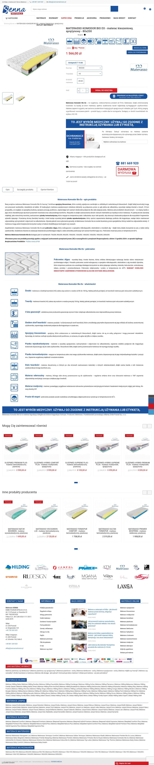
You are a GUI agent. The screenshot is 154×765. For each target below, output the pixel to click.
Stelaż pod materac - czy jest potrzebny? (93, 673)
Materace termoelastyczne (128, 625)
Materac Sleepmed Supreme (56, 721)
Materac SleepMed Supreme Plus (32, 726)
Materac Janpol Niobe (133, 705)
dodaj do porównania (137, 52)
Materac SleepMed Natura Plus (62, 724)
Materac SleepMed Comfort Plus (129, 721)
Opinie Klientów (47, 189)
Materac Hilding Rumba (30, 684)
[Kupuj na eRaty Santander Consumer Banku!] (75, 48)
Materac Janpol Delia (13, 707)
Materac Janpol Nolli (118, 705)
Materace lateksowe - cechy (86, 671)
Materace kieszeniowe (127, 611)
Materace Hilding (16, 680)
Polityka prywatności (46, 608)
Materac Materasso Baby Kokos (127, 740)
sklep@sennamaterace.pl (57, 2)
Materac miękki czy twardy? (128, 671)
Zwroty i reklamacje (46, 628)
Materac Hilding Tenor (50, 691)
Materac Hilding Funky (83, 691)
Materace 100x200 (79, 752)
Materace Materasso (18, 731)
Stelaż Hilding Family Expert (98, 695)
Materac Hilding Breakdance (70, 686)
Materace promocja (46, 639)
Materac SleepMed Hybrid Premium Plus (116, 724)
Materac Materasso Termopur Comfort (45, 735)
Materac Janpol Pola (131, 710)
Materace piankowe (126, 621)
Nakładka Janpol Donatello (55, 712)
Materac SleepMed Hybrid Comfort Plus (87, 724)
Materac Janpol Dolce (83, 710)
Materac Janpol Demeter (35, 705)
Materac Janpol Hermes (29, 707)
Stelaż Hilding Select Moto (78, 695)
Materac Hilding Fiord (115, 691)
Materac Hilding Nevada (25, 693)
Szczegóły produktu (25, 189)
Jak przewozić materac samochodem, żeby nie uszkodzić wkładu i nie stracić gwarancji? (101, 623)
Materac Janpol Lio (76, 707)
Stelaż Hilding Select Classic (41, 695)
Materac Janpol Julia (91, 707)
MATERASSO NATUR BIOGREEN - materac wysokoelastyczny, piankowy (16, 531)
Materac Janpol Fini (61, 707)
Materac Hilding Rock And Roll (48, 686)
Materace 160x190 (12, 754)
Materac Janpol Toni (46, 707)
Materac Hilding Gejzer (99, 691)
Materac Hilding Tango (38, 689)
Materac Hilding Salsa (13, 684)
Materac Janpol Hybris (100, 710)
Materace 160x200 (26, 754)
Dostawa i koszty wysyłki (48, 621)
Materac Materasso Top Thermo (104, 740)
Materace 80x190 (12, 752)
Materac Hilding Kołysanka (111, 686)
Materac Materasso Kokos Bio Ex (58, 740)
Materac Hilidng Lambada (73, 689)
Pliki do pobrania (45, 642)
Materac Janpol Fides (140, 707)
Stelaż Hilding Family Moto (20, 695)
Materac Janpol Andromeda (16, 705)
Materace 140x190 (122, 752)
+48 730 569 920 (11, 630)
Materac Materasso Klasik (95, 735)
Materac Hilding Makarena (124, 684)
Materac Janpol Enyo (102, 705)
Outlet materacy (45, 618)
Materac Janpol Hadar (13, 710)
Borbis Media (56, 762)
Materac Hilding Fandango (68, 684)
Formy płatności (45, 625)
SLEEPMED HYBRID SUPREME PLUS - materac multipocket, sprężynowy (107, 465)
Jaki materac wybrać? (19, 666)
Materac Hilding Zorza (107, 693)
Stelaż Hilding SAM (135, 695)
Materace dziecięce (126, 646)
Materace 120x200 (108, 752)
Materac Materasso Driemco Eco (34, 740)
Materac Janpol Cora (107, 707)
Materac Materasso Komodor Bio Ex (116, 738)
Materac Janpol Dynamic (109, 712)
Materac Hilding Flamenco (104, 684)
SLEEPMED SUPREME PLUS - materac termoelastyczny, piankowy (77, 465)
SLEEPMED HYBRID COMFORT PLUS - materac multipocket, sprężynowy (46, 465)
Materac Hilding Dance (19, 691)
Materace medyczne (126, 642)
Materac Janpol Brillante (47, 710)
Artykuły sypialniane (126, 649)
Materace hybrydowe (126, 632)
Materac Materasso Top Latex (81, 740)
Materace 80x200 (25, 752)
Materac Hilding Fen (131, 691)
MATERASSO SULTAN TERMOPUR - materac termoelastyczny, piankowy (107, 531)
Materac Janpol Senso (92, 712)
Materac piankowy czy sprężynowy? (43, 671)
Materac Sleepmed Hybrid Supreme (105, 721)
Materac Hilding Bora (58, 693)
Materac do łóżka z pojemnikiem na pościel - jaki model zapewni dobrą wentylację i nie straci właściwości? (100, 635)
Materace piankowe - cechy (66, 671)
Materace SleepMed (17, 717)
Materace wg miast (46, 649)
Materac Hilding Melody (91, 689)
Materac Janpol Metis (22, 712)
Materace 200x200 (54, 754)
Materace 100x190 (65, 752)
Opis (8, 189)
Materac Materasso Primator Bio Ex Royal (88, 738)
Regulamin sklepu (45, 611)
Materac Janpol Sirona (123, 707)
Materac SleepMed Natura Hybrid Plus (36, 724)
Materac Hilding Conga (109, 689)
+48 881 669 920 (37, 2)
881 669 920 (130, 163)
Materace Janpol (16, 701)
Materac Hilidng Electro (55, 689)
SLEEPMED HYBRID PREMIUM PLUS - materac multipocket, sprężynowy (137, 465)
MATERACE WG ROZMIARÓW (20, 747)
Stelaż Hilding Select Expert (118, 695)
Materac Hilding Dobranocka (90, 686)
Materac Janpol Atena (69, 705)
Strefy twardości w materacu (24, 673)
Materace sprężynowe (127, 608)
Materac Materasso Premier (62, 738)
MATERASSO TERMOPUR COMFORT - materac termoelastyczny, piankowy (77, 531)
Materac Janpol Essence (74, 712)
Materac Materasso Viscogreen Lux (18, 735)
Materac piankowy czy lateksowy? (18, 671)
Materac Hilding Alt (35, 691)
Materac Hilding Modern (126, 689)
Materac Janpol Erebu (52, 705)
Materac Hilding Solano (124, 693)
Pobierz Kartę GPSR (33, 241)
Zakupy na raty (44, 632)
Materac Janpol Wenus (86, 705)
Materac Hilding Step (128, 686)
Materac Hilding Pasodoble (49, 684)
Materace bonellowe (126, 618)
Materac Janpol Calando (66, 710)
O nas (42, 646)
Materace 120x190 (93, 752)
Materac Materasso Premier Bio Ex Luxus (120, 735)
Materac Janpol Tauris (30, 710)
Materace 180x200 (40, 754)
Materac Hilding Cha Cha (20, 689)
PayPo (42, 635)
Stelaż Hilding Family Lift (60, 695)
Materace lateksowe (126, 628)
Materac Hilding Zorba (87, 684)
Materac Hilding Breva (42, 693)
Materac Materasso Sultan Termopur (73, 735)
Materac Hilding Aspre (74, 693)
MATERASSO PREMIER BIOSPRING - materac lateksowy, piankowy (137, 531)
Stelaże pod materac (126, 652)
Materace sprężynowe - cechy (107, 671)
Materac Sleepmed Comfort (15, 721)
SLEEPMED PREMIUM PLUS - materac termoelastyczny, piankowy (16, 465)
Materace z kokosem (127, 635)
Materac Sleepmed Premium (36, 721)
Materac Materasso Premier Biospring (38, 738)
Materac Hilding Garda (91, 693)
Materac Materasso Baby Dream (35, 742)
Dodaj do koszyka (104, 90)
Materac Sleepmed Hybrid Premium (79, 721)
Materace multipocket (127, 615)
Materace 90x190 (38, 752)
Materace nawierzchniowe (128, 639)
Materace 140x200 (136, 752)
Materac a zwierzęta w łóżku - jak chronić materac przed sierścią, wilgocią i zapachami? (102, 612)
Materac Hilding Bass (66, 691)
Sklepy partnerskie (46, 615)
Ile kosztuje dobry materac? (68, 673)
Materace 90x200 (52, 752)
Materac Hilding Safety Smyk (27, 686)
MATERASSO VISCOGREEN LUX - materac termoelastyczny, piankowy (46, 531)
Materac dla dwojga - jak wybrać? (46, 673)
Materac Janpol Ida (38, 712)
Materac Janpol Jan (116, 710)
